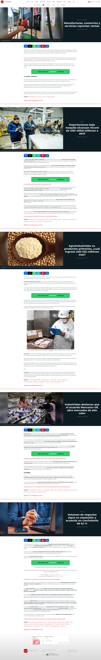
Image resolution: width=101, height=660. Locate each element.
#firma (52, 490)
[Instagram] (73, 651)
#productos (26, 221)
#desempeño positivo (49, 624)
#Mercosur (40, 490)
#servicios (67, 624)
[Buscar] (99, 2)
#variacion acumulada (28, 624)
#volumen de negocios (59, 624)
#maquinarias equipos (55, 626)
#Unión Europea (46, 490)
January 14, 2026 (59, 576)
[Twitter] (71, 651)
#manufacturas (33, 221)
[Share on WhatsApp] (34, 46)
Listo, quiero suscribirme (63, 642)
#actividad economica (52, 622)
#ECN (45, 622)
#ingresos (48, 381)
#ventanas (60, 490)
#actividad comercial (28, 626)
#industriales (26, 491)
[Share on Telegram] (38, 46)
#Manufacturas (32, 96)
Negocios (82, 121)
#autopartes (39, 221)
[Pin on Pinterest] (43, 46)
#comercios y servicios (41, 96)
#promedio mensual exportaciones (69, 219)
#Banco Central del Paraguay (63, 622)
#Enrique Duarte (40, 491)
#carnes (42, 626)
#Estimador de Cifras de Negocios (36, 622)
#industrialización (45, 379)
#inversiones (33, 491)
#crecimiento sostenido (39, 624)
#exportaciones (42, 219)
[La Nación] (6, 2)
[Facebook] (68, 651)
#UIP (45, 491)
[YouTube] (76, 651)
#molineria (47, 626)
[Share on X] (30, 46)
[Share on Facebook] (26, 46)
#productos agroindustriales (35, 379)
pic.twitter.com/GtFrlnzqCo (54, 574)
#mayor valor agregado (56, 381)
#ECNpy (56, 571)
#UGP (62, 381)
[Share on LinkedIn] (47, 46)
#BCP (60, 219)
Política (82, 401)
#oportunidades (66, 490)
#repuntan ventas (50, 96)
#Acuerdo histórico (33, 490)
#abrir (55, 490)
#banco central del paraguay (52, 219)
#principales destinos (47, 221)
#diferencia (36, 381)
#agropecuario (64, 379)
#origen (58, 379)
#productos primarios (28, 381)
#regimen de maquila (33, 219)
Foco (82, 242)
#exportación (42, 381)
